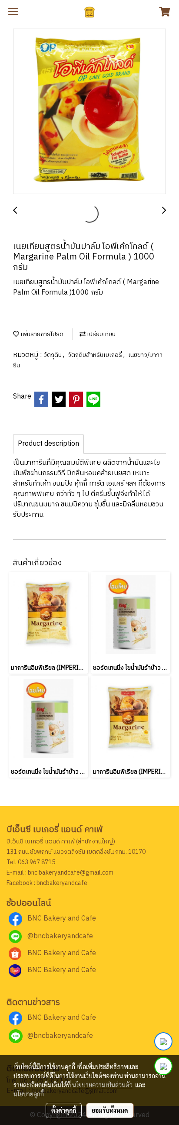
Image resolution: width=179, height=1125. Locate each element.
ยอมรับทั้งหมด (110, 1110)
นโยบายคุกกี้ (28, 1094)
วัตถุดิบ (53, 355)
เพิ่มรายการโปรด (41, 334)
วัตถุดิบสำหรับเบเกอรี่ (95, 355)
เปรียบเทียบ (101, 334)
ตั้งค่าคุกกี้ (63, 1110)
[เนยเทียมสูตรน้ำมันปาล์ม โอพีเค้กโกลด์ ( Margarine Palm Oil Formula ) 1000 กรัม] (89, 112)
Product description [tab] (48, 444)
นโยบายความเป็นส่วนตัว (102, 1085)
